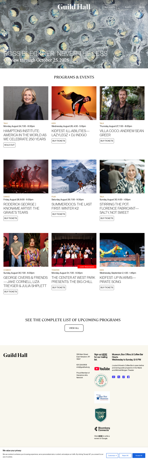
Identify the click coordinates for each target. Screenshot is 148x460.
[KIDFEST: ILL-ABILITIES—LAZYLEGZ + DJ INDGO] (74, 103)
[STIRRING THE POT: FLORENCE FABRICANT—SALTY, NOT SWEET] (122, 177)
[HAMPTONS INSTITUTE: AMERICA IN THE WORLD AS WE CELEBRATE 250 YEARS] (25, 103)
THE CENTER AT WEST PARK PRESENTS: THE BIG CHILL (73, 279)
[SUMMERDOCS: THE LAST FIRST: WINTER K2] (74, 177)
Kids (54, 123)
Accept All (139, 455)
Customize (111, 455)
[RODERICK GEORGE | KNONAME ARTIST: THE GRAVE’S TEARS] (25, 177)
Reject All (125, 455)
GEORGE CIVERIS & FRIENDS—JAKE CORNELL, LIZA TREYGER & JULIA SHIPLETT (25, 281)
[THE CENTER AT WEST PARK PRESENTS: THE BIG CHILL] (74, 250)
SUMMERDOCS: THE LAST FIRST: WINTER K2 (72, 206)
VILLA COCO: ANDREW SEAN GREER (122, 133)
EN (140, 7)
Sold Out (9, 145)
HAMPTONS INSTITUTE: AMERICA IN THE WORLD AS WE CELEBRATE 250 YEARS (24, 135)
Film (54, 197)
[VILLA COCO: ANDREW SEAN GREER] (122, 103)
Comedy (7, 270)
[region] (74, 453)
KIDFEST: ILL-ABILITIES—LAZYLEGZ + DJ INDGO (71, 133)
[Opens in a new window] (102, 372)
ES (144, 7)
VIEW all (74, 328)
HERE (104, 354)
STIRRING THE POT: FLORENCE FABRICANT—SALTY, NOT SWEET (119, 208)
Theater (55, 270)
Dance (6, 197)
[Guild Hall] (74, 8)
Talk (5, 123)
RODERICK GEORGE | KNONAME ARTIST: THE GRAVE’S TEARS (21, 208)
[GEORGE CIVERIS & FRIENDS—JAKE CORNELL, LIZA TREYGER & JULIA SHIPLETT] (25, 250)
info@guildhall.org (83, 367)
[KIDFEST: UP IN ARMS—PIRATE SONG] (122, 250)
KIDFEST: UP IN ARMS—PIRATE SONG (118, 279)
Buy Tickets (58, 141)
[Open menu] (5, 7)
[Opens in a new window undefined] (113, 377)
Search (128, 7)
